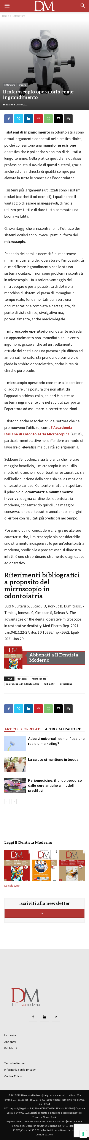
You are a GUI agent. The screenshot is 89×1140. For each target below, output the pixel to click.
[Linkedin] (44, 1017)
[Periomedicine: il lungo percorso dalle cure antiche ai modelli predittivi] (15, 785)
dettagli (22, 678)
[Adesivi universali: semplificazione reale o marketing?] (15, 743)
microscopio (39, 678)
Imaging (22, 84)
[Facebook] (33, 1017)
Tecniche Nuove (14, 1063)
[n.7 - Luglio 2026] (13, 657)
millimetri (49, 683)
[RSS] (56, 1017)
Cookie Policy (13, 1076)
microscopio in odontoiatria (22, 683)
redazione (9, 104)
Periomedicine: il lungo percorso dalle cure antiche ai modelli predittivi (55, 785)
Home (5, 15)
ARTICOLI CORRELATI (22, 729)
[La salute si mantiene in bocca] (15, 764)
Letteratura (19, 15)
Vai (42, 913)
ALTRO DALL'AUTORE (63, 729)
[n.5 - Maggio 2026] (72, 866)
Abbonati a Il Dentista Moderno (53, 657)
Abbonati (10, 1042)
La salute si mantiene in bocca (53, 759)
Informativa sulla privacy (20, 1070)
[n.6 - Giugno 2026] (44, 866)
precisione (66, 683)
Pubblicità (10, 1048)
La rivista (10, 1035)
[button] (83, 6)
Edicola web (12, 886)
